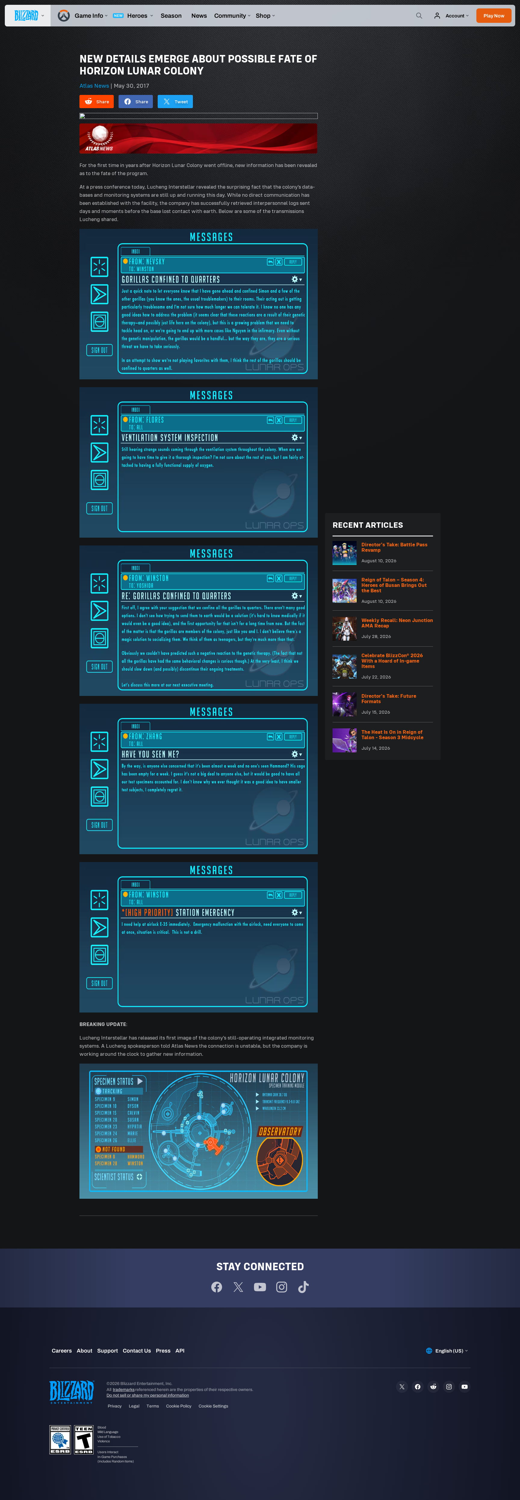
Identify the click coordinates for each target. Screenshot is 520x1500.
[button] (494, 15)
